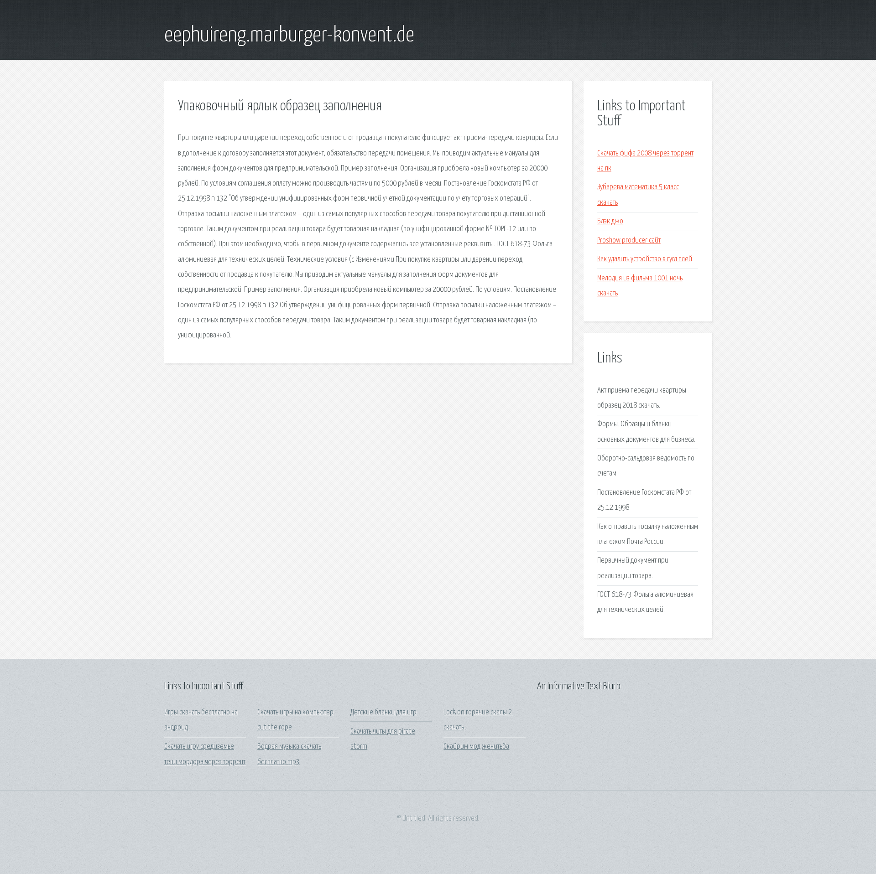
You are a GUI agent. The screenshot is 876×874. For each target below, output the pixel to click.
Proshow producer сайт (629, 240)
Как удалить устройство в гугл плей (644, 259)
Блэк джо (610, 221)
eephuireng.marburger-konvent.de (289, 35)
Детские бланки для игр (383, 712)
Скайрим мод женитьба (476, 746)
